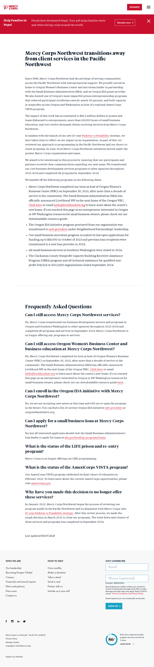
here (120, 382)
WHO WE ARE (13, 561)
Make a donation (57, 572)
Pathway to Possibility (95, 136)
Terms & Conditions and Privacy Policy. (128, 594)
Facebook (6, 621)
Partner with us (55, 586)
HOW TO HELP (55, 561)
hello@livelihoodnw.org (69, 205)
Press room (11, 591)
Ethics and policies (15, 586)
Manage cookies (12, 642)
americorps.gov (40, 483)
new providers (58, 229)
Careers (10, 577)
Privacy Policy (11, 639)
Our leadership (13, 568)
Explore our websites (14, 657)
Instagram (12, 621)
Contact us (11, 595)
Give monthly (55, 568)
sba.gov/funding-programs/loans (85, 438)
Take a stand (54, 577)
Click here (35, 205)
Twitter (24, 621)
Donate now (124, 22)
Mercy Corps (11, 7)
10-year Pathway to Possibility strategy (49, 513)
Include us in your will (59, 591)
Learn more (125, 644)
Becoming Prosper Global (19, 572)
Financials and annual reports (21, 581)
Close (148, 21)
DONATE (134, 7)
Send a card (54, 581)
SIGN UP (113, 605)
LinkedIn (18, 621)
